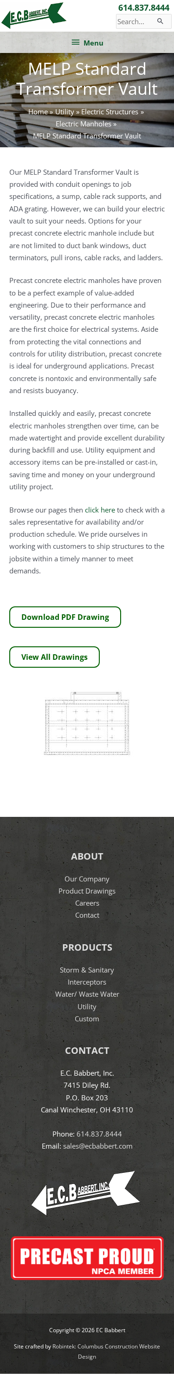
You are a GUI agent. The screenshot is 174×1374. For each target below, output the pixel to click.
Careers (87, 902)
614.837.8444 (143, 7)
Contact (87, 915)
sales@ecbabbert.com (98, 1145)
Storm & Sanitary (87, 969)
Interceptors (87, 981)
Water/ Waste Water (87, 994)
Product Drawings (87, 890)
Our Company (87, 878)
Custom (87, 1018)
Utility (87, 1006)
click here (100, 509)
